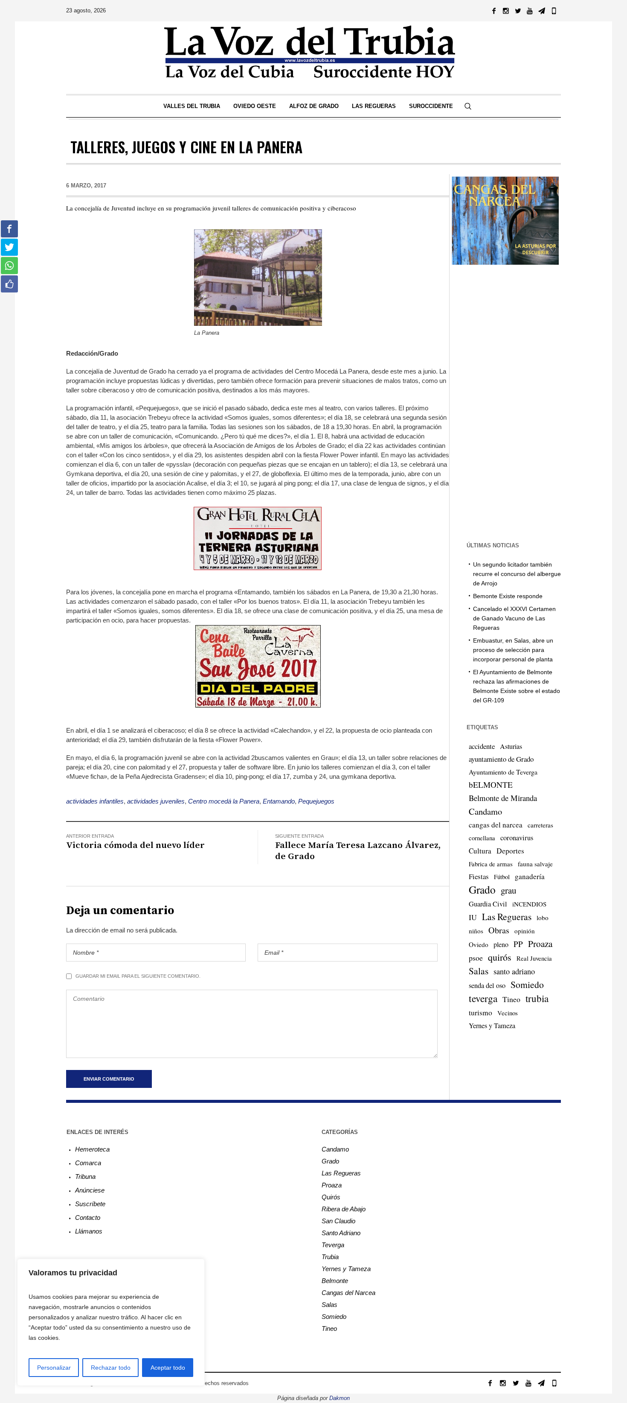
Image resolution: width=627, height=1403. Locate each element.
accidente (482, 746)
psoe (476, 958)
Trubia (330, 1256)
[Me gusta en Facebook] (9, 283)
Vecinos (507, 1012)
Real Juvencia (534, 958)
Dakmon (339, 1398)
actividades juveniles (156, 801)
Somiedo (527, 984)
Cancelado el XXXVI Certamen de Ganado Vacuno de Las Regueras (514, 618)
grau (508, 890)
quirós (499, 957)
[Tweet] (9, 247)
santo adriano (514, 971)
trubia (537, 998)
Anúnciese (89, 1190)
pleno (500, 944)
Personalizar (54, 1367)
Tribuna (85, 1176)
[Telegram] (541, 10)
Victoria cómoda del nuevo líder (135, 845)
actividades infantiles (95, 801)
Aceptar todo (168, 1367)
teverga (483, 998)
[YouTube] (529, 10)
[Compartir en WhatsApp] (9, 265)
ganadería (530, 876)
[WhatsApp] (553, 10)
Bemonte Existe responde (508, 596)
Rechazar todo (111, 1367)
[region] (111, 1322)
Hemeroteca (92, 1149)
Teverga (333, 1244)
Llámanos (88, 1231)
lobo (543, 917)
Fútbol (502, 876)
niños (476, 931)
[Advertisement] (505, 402)
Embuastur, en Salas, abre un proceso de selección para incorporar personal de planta (513, 650)
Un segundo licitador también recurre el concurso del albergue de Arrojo (517, 574)
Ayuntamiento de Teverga (503, 771)
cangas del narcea (495, 825)
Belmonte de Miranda (503, 797)
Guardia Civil (488, 904)
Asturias (511, 746)
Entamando (279, 801)
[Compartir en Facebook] (9, 228)
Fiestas (479, 876)
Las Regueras (506, 916)
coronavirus (516, 837)
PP (518, 943)
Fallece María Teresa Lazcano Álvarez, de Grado (358, 851)
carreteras (540, 825)
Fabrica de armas (491, 863)
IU (473, 917)
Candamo (485, 811)
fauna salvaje (535, 863)
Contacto (87, 1217)
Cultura (480, 851)
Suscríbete (90, 1203)
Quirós (331, 1197)
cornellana (482, 838)
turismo (480, 1012)
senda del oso (487, 985)
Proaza (540, 944)
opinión (524, 931)
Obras (498, 930)
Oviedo (478, 944)
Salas (478, 971)
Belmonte (335, 1280)
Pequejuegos (316, 801)
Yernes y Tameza (492, 1025)
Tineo (511, 999)
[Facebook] (493, 10)
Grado (482, 889)
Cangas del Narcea (348, 1292)
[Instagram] (505, 10)
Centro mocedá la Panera (223, 801)
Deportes (510, 851)
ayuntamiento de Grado (501, 759)
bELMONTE (491, 784)
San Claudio (338, 1221)
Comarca (88, 1162)
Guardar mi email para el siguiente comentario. (137, 976)
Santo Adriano (341, 1232)
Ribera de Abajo (344, 1209)
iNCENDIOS (529, 904)
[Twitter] (517, 10)
